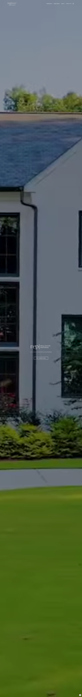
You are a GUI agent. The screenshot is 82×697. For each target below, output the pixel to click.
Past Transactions (41, 358)
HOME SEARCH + (57, 3)
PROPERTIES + (49, 3)
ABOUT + (63, 3)
